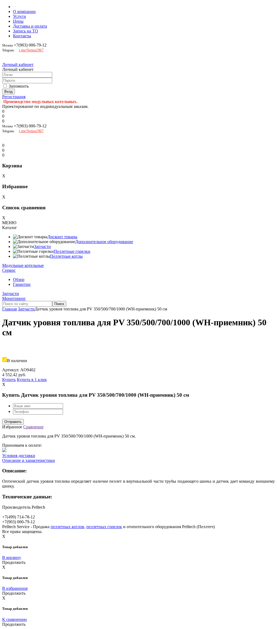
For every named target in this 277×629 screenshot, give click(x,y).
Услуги (19, 16)
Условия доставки (18, 455)
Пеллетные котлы (66, 256)
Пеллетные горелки (72, 251)
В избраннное (15, 588)
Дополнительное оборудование (104, 241)
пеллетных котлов (67, 526)
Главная (9, 309)
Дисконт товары (62, 236)
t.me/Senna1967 (31, 50)
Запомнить (19, 86)
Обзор (18, 279)
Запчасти (42, 246)
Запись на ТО (25, 31)
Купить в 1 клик (32, 379)
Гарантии (22, 284)
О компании (24, 11)
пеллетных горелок (104, 526)
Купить (9, 379)
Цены (18, 21)
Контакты (22, 36)
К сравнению (14, 619)
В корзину (11, 557)
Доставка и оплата (30, 26)
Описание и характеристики (28, 460)
